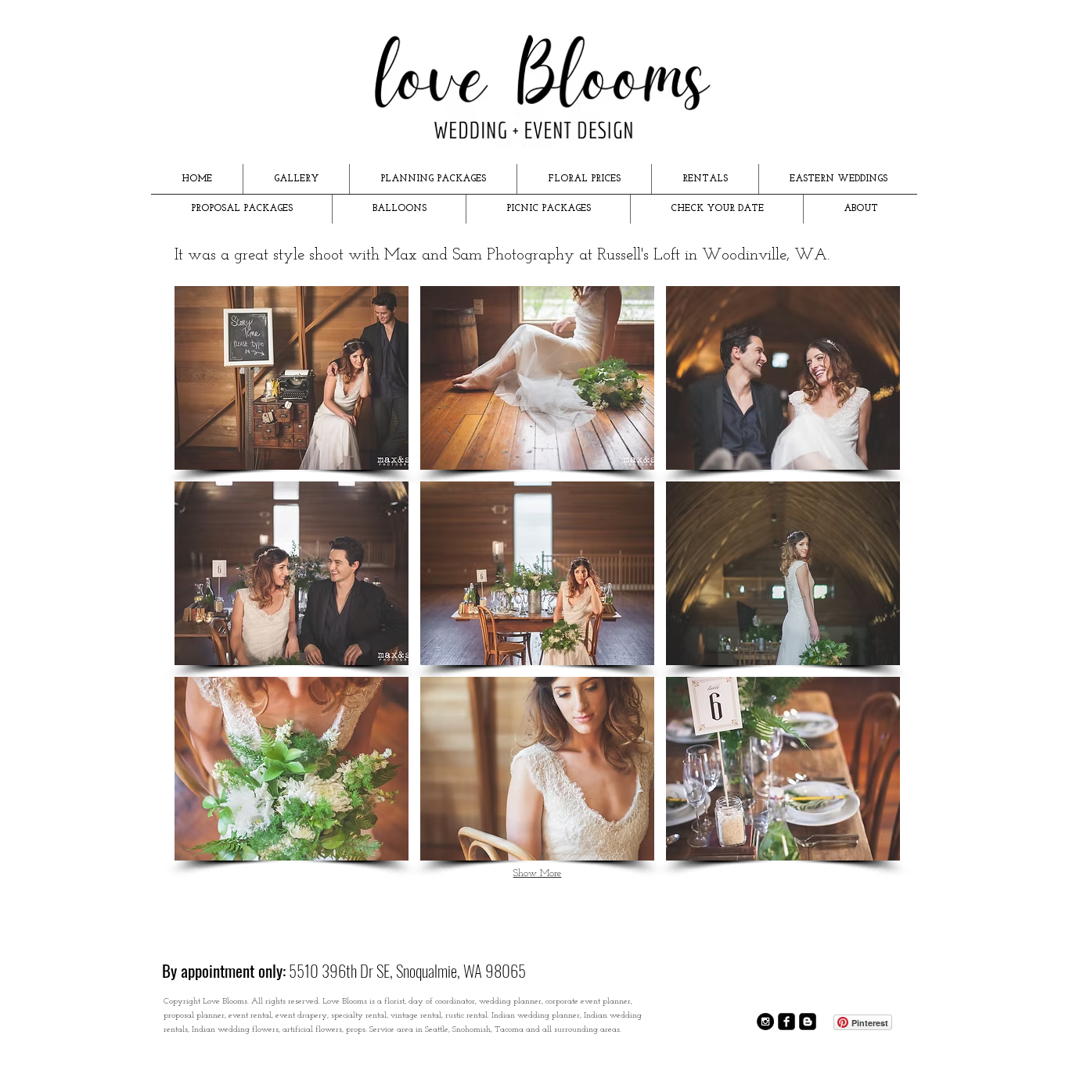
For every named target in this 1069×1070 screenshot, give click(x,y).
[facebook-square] (786, 1021)
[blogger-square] (807, 1021)
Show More (537, 873)
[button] (296, 179)
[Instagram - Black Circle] (765, 1021)
